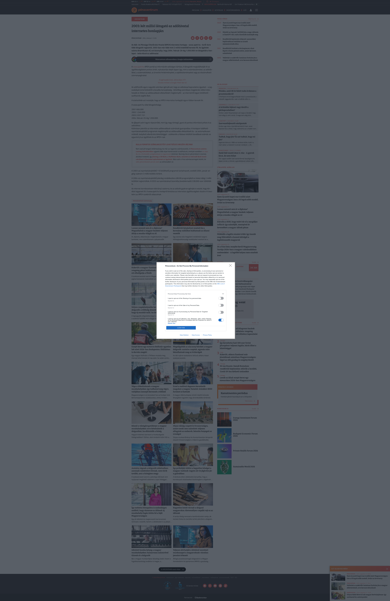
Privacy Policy (207, 335)
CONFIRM (181, 328)
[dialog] (196, 300)
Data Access (196, 335)
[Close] (231, 266)
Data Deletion (184, 335)
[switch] (221, 298)
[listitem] (196, 294)
